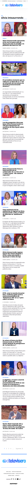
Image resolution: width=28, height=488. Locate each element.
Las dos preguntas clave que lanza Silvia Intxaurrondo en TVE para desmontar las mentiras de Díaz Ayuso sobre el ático (13, 126)
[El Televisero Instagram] (15, 479)
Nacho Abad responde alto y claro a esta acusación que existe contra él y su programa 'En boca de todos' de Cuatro (13, 426)
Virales (4, 38)
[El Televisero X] (13, 479)
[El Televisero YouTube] (18, 479)
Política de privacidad (16, 471)
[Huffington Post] (14, 483)
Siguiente (18, 448)
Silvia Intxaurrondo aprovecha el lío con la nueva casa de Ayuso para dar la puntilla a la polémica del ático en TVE (14, 43)
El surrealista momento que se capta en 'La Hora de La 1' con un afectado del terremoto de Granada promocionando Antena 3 (13, 83)
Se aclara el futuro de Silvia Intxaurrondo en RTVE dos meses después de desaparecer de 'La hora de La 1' (14, 342)
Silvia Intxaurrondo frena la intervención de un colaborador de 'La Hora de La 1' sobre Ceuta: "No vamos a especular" (13, 172)
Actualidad (5, 250)
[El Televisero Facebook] (11, 479)
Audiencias (5, 207)
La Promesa (19, 1)
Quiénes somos (11, 475)
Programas (5, 77)
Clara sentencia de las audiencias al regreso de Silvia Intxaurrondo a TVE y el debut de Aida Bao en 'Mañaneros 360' (13, 213)
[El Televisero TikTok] (19, 479)
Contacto (17, 475)
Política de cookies (20, 473)
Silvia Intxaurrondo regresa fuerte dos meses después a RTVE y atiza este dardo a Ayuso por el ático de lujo (13, 254)
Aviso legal (8, 471)
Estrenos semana (12, 1)
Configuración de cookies (9, 473)
